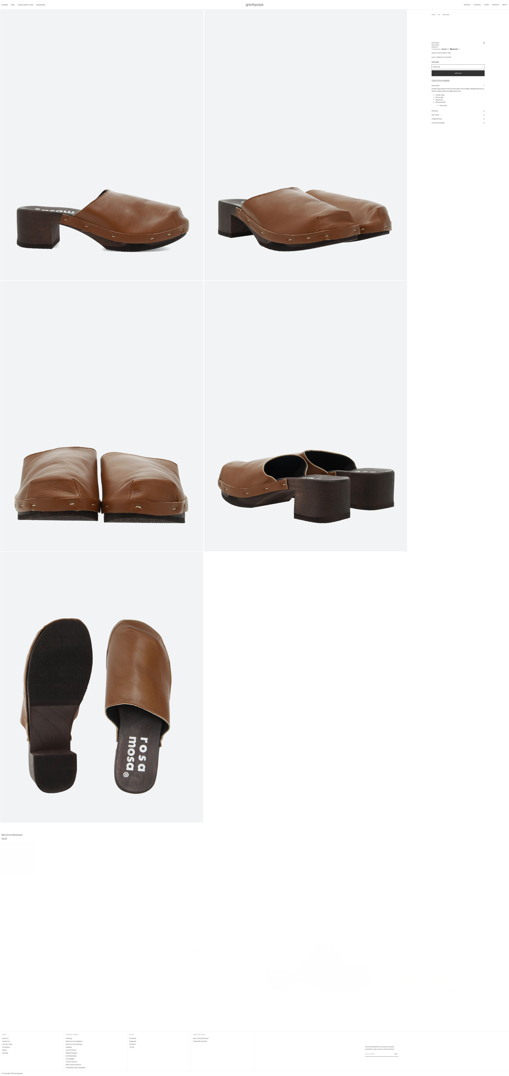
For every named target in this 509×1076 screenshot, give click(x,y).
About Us (5, 1038)
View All (4, 838)
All (439, 15)
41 (398, 1016)
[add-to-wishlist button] (484, 43)
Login (486, 5)
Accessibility (70, 1059)
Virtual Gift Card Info (200, 1041)
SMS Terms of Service (73, 1065)
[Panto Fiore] (63, 926)
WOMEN (5, 5)
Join (395, 1054)
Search (467, 5)
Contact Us (6, 1041)
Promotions (6, 1047)
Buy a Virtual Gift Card (200, 1038)
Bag (504, 5)
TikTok (131, 1047)
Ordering (69, 1038)
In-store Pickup (71, 1050)
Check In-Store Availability (441, 80)
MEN (13, 5)
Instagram (132, 1041)
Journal (477, 5)
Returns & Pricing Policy (74, 1044)
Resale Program (71, 1053)
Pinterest (132, 1044)
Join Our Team (7, 1044)
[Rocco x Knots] (445, 926)
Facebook (132, 1038)
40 (11, 1016)
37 (2, 1016)
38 (5, 1016)
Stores (4, 1050)
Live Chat (5, 1053)
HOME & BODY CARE (25, 5)
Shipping (69, 1047)
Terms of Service (71, 1062)
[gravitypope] (254, 5)
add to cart (458, 73)
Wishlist (495, 5)
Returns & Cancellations (74, 1041)
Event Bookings (71, 1056)
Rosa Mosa (435, 43)
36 (384, 1016)
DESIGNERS (40, 5)
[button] (458, 49)
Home (433, 15)
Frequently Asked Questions (75, 1068)
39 (8, 1016)
